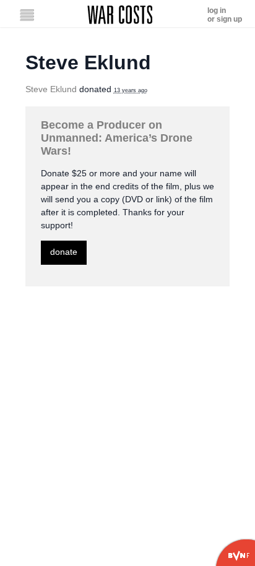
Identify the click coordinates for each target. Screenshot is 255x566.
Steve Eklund (51, 89)
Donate (63, 252)
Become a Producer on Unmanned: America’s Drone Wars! (116, 138)
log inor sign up (224, 15)
